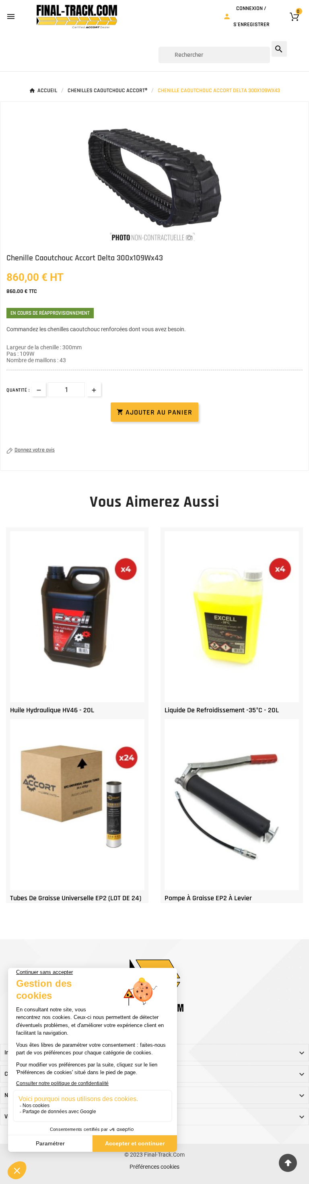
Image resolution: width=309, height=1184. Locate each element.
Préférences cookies (154, 1166)
